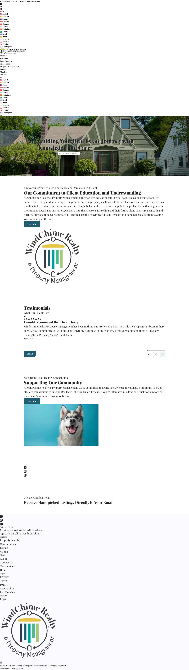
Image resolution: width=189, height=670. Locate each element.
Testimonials (7, 566)
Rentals (3, 69)
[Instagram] (25, 471)
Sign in (9, 47)
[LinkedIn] (25, 475)
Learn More (32, 224)
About (2, 72)
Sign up (3, 47)
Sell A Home (5, 64)
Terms (3, 580)
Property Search (9, 540)
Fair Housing (7, 592)
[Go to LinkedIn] (1, 9)
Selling (4, 551)
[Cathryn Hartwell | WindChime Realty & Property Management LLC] (29, 659)
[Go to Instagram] (1, 6)
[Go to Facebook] (1, 4)
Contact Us (6, 562)
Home (3, 570)
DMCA (3, 584)
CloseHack (18, 668)
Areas (2, 55)
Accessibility (7, 588)
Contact (3, 74)
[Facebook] (25, 467)
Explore (3, 536)
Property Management (9, 66)
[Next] (162, 354)
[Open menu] (1, 115)
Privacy (4, 576)
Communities (8, 544)
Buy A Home (5, 61)
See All (30, 353)
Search (3, 58)
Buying (4, 548)
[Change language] (2, 11)
